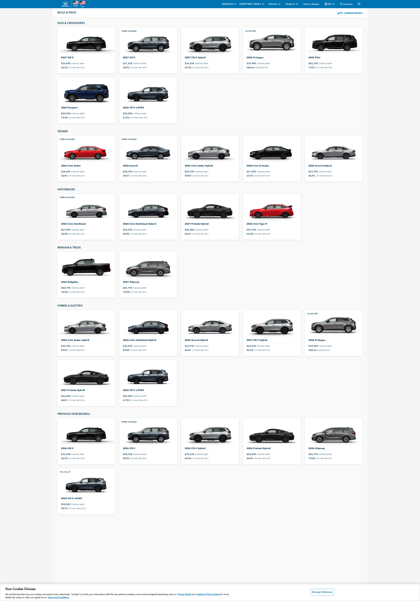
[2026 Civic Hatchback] (86, 209)
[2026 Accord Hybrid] (333, 150)
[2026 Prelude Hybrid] (271, 433)
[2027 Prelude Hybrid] (210, 209)
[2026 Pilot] (333, 42)
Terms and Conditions (58, 598)
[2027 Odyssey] (148, 267)
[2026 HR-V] (86, 433)
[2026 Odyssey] (333, 433)
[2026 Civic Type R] (271, 209)
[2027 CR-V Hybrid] (210, 42)
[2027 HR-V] (86, 42)
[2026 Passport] (86, 92)
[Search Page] (359, 4)
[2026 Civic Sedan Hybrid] (210, 150)
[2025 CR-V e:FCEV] (86, 483)
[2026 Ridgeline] (86, 267)
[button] (346, 4)
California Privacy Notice (208, 594)
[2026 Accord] (148, 150)
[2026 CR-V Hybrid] (210, 433)
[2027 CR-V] (148, 42)
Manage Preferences (322, 592)
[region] (210, 592)
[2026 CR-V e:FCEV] (148, 92)
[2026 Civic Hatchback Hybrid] (148, 209)
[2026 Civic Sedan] (86, 150)
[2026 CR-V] (148, 433)
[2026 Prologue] (271, 42)
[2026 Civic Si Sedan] (271, 150)
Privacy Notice (184, 594)
